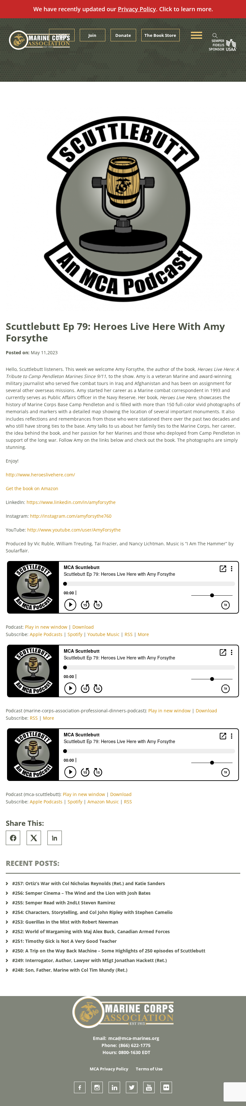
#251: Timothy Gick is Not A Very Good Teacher (64, 941)
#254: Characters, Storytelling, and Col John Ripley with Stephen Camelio (92, 912)
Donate (123, 35)
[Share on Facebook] (13, 838)
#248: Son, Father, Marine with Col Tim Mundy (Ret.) (69, 970)
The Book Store (160, 35)
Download (83, 627)
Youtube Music (103, 634)
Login (61, 35)
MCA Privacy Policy (109, 1069)
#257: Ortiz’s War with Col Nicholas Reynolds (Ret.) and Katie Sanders (88, 883)
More (143, 634)
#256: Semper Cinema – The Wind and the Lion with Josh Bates (81, 893)
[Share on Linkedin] (54, 838)
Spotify (75, 634)
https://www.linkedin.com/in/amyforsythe (71, 502)
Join (92, 35)
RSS (129, 634)
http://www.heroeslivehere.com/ (40, 475)
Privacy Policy (137, 9)
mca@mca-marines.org (133, 1038)
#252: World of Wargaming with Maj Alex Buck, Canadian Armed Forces (91, 931)
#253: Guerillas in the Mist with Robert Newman (65, 922)
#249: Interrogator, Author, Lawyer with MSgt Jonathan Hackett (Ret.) (89, 960)
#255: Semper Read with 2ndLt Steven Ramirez (63, 903)
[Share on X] (34, 838)
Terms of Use (149, 1069)
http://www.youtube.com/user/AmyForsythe (74, 530)
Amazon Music (103, 802)
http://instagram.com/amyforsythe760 (70, 516)
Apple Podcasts (46, 634)
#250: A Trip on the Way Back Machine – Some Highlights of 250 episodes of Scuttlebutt (108, 951)
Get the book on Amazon (32, 488)
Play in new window (46, 627)
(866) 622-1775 (135, 1045)
